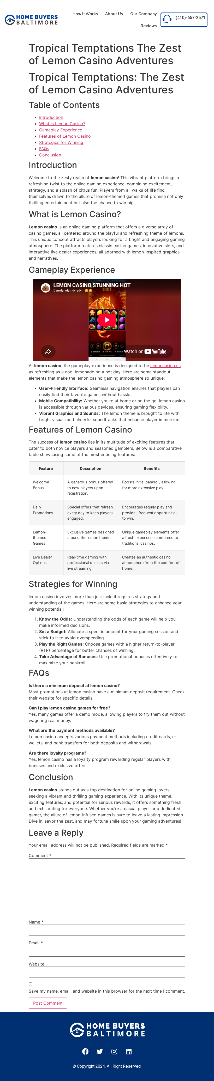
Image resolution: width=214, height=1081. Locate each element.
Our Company (143, 13)
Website (36, 964)
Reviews (149, 25)
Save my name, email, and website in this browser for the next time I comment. (107, 991)
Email (36, 943)
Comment (40, 855)
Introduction (51, 117)
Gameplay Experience (60, 129)
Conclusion (50, 154)
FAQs (44, 148)
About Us (114, 13)
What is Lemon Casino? (62, 123)
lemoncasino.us (165, 365)
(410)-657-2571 (190, 17)
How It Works (85, 13)
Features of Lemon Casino (65, 136)
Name (36, 922)
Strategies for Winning (61, 142)
